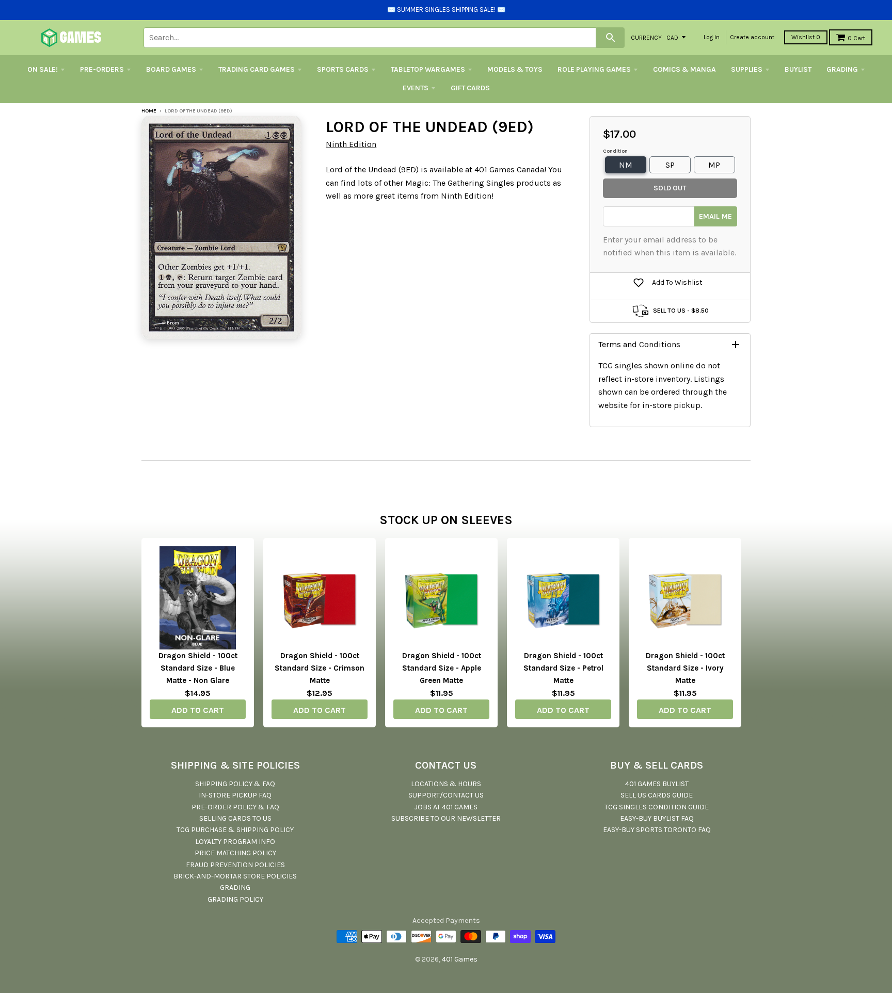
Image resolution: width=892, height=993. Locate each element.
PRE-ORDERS (102, 69)
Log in (712, 37)
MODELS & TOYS (515, 69)
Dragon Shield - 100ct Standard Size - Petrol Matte (563, 668)
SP (670, 165)
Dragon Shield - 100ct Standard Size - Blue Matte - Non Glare (197, 668)
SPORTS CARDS (343, 69)
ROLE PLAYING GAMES (594, 69)
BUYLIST (798, 69)
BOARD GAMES (171, 69)
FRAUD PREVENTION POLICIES (235, 864)
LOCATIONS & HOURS (446, 783)
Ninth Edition (351, 144)
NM (625, 165)
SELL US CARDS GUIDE (656, 795)
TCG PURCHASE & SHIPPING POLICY (235, 829)
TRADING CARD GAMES (256, 69)
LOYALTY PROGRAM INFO (235, 841)
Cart (856, 38)
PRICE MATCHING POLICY (235, 853)
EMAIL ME (715, 216)
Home (148, 111)
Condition (615, 151)
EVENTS (415, 88)
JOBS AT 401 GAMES (446, 807)
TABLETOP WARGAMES (428, 69)
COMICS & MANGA (684, 69)
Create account (752, 37)
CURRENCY (646, 37)
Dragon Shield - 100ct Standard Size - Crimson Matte (319, 668)
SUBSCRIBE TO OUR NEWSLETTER (446, 818)
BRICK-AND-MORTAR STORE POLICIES (235, 876)
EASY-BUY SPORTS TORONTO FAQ (657, 829)
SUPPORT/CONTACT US (446, 795)
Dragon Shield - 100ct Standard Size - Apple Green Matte (441, 668)
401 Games (459, 959)
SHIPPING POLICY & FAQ (235, 783)
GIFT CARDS (470, 88)
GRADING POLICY (235, 899)
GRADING (842, 69)
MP (714, 165)
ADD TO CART (197, 710)
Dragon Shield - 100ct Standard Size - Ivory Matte (685, 668)
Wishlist (805, 37)
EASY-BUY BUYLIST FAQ (657, 818)
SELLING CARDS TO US (235, 818)
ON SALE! (42, 69)
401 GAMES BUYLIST (657, 783)
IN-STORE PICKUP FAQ (235, 795)
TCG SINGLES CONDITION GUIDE (656, 807)
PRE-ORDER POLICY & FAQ (235, 807)
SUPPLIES (746, 69)
